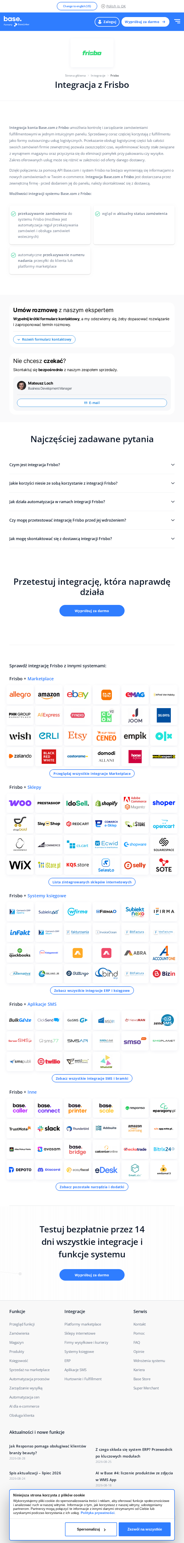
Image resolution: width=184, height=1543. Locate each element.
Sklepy (34, 787)
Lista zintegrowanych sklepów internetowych (92, 882)
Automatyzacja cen (24, 1397)
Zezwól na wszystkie (144, 1529)
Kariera (139, 1369)
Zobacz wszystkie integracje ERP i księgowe (92, 990)
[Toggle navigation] (177, 21)
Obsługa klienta (21, 1415)
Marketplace (41, 678)
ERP (67, 1360)
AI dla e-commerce (24, 1406)
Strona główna (75, 75)
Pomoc (139, 1333)
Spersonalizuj (88, 1529)
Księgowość (18, 1360)
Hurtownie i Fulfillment (82, 1378)
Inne (32, 1092)
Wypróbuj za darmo (142, 21)
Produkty (16, 1351)
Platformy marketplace (82, 1324)
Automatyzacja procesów (29, 1378)
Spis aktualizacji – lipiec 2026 (35, 1473)
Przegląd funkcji (22, 1324)
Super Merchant (146, 1388)
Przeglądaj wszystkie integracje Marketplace (92, 773)
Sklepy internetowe (79, 1333)
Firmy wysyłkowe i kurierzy (86, 1342)
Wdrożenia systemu (149, 1360)
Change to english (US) (77, 6)
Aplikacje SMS (42, 1004)
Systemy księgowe (47, 895)
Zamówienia (19, 1333)
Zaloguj (110, 21)
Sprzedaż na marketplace (29, 1369)
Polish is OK (116, 6)
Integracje (98, 75)
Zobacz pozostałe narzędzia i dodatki (92, 1187)
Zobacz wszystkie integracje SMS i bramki (92, 1078)
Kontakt (139, 1324)
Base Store (141, 1378)
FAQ (136, 1342)
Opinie (138, 1351)
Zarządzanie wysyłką (25, 1388)
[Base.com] (18, 22)
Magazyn (16, 1342)
